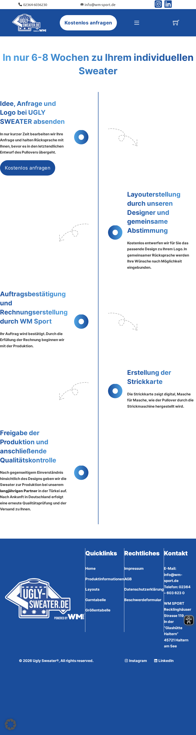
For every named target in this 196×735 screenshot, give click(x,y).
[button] (10, 724)
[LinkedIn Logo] (168, 4)
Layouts (92, 589)
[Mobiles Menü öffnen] (136, 23)
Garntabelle (95, 600)
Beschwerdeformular (142, 600)
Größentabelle (97, 610)
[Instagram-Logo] (159, 4)
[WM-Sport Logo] (29, 22)
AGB (128, 579)
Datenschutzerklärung (144, 589)
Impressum (134, 568)
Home (90, 568)
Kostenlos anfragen (88, 23)
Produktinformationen (104, 579)
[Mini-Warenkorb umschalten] (176, 22)
